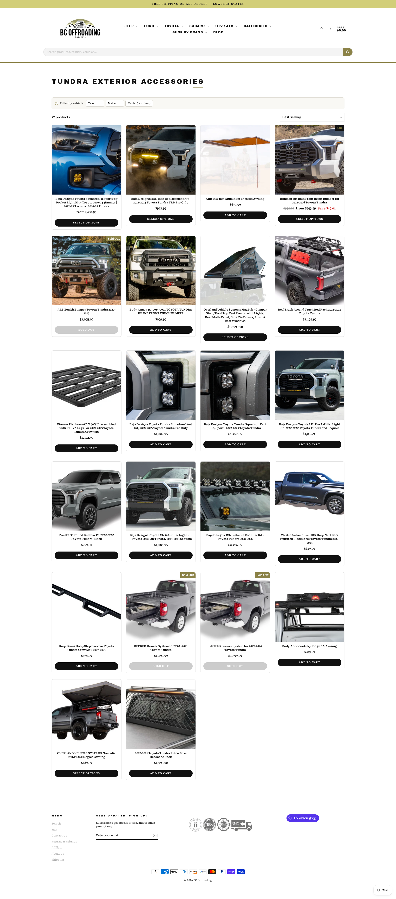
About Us (58, 853)
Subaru (197, 26)
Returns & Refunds (64, 841)
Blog (218, 32)
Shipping (58, 859)
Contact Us (59, 835)
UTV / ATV (225, 26)
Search (56, 823)
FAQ (54, 829)
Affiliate (57, 847)
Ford (149, 26)
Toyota (172, 26)
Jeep (130, 26)
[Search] (347, 52)
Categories (256, 26)
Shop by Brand (188, 32)
